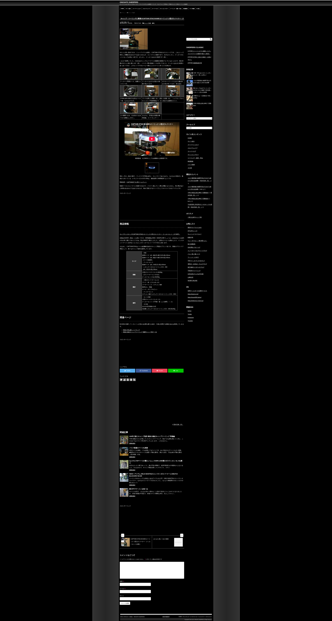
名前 (122, 581)
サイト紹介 (128, 8)
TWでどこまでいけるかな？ (196, 260)
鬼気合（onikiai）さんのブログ (197, 264)
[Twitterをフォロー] (121, 379)
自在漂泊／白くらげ (194, 247)
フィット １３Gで (193, 257)
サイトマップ (186, 616)
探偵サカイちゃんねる (195, 227)
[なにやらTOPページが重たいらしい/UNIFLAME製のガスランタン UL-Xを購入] (124, 464)
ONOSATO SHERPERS (129, 2)
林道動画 (185, 8)
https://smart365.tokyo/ (194, 297)
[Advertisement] (133, 205)
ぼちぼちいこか (192, 231)
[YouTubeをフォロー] (127, 379)
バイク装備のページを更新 (138, 448)
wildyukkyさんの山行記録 (195, 274)
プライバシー (209, 616)
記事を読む (132, 443)
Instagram (191, 317)
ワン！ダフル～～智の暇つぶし (197, 240)
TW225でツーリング (194, 270)
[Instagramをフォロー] (124, 379)
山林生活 (190, 277)
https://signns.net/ (193, 294)
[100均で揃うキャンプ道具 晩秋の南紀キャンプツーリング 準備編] (124, 440)
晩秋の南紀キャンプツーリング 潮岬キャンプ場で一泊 (140, 332)
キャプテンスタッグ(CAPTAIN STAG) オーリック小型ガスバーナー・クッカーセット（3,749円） (150, 234)
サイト (122, 596)
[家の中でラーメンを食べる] (124, 492)
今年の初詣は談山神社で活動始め (198, 192)
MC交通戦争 (191, 244)
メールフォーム (193, 616)
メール (123, 588)
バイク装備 (191, 8)
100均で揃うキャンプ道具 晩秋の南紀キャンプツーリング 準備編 (152, 436)
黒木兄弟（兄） (178, 424)
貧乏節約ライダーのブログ (196, 267)
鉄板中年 (190, 237)
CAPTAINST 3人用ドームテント (137, 182)
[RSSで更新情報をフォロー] (134, 379)
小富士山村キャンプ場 (195, 217)
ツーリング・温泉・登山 (175, 8)
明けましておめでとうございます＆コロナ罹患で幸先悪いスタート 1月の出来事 (202, 90)
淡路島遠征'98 (197, 63)
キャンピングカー (164, 8)
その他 (197, 8)
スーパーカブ (155, 8)
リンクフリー (201, 616)
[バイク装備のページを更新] (124, 451)
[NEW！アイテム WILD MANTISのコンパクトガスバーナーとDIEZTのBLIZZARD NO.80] (124, 477)
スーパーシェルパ (137, 8)
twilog (189, 311)
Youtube (190, 321)
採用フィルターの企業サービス (197, 291)
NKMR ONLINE (192, 280)
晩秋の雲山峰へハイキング (131, 330)
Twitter (190, 314)
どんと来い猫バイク (194, 254)
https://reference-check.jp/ (195, 301)
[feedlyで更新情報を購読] (131, 379)
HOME (122, 8)
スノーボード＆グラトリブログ (197, 250)
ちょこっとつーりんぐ (195, 234)
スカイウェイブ (146, 8)
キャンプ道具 (147, 23)
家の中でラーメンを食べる (138, 489)
